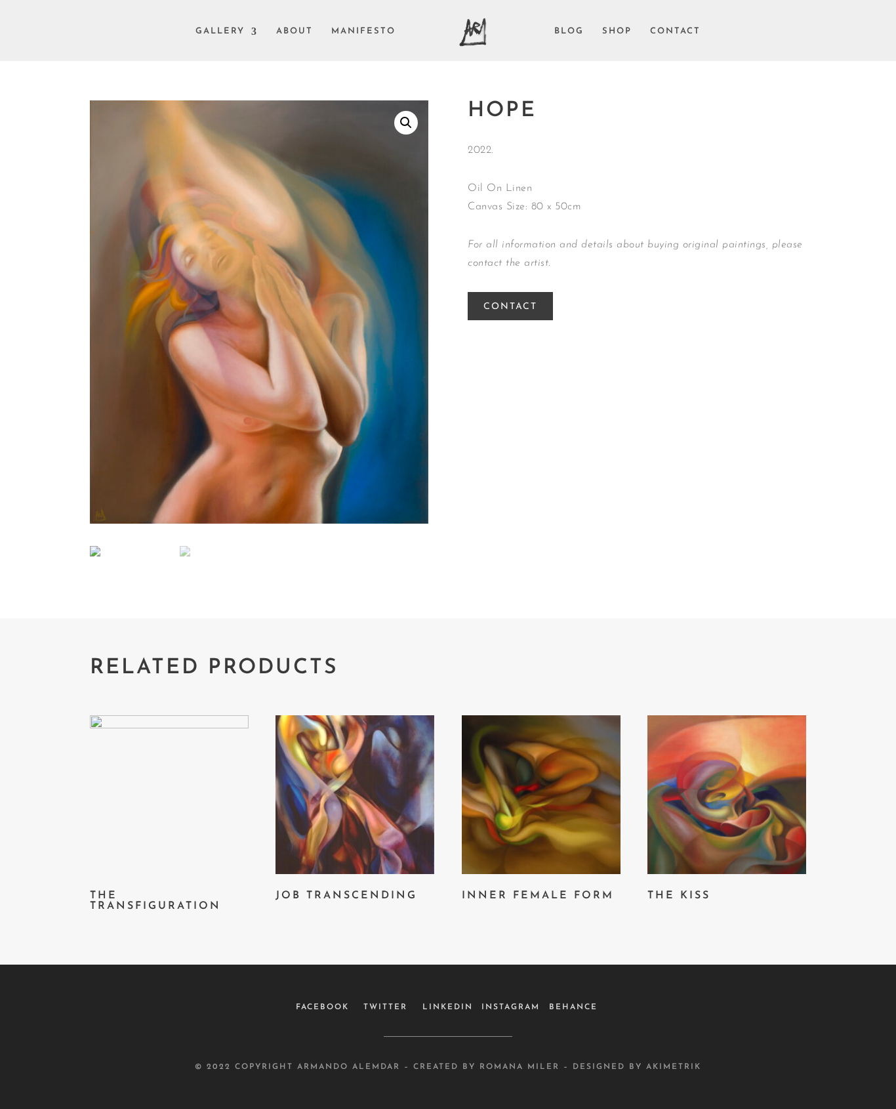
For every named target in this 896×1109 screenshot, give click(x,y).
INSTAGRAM (510, 1007)
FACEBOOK (322, 1007)
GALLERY (220, 31)
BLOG (569, 31)
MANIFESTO (363, 31)
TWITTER (385, 1007)
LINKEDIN (447, 1007)
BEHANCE (573, 1007)
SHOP (617, 31)
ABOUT (294, 31)
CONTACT (675, 31)
